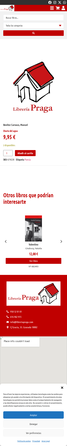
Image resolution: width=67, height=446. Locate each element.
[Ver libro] (33, 228)
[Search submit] (33, 33)
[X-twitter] (59, 2)
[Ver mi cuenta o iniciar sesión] (63, 8)
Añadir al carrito (25, 153)
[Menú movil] (52, 8)
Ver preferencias (33, 432)
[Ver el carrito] (58, 8)
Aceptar (33, 415)
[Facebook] (50, 2)
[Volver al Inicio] (7, 8)
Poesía (28, 159)
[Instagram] (54, 2)
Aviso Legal (46, 441)
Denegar (34, 424)
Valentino (33, 244)
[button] (62, 387)
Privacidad (36, 441)
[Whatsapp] (64, 2)
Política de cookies (24, 441)
